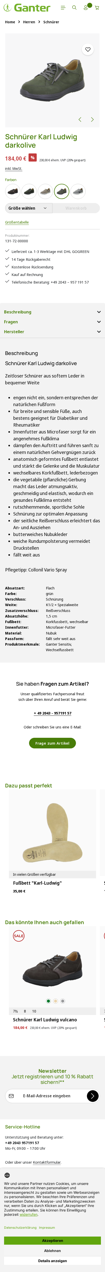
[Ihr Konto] (86, 8)
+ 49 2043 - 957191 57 (52, 713)
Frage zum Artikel (52, 743)
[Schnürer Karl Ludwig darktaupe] (45, 191)
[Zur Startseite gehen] (27, 7)
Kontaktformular (47, 1162)
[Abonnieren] (93, 1096)
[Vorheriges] (80, 119)
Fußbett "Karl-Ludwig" (37, 883)
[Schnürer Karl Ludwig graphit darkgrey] (78, 191)
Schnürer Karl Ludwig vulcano (45, 1020)
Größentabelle (17, 222)
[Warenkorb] (97, 8)
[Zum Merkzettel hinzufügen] (88, 49)
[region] (52, 80)
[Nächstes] (92, 119)
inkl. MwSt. (13, 168)
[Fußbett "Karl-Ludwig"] (52, 832)
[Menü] (63, 8)
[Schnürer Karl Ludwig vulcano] (12, 191)
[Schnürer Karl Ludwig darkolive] (52, 80)
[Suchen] (74, 8)
